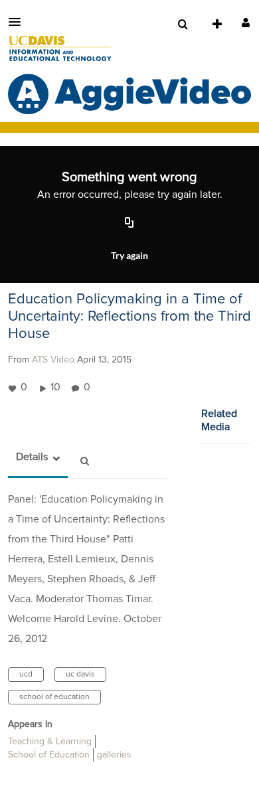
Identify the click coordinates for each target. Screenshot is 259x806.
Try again (129, 255)
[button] (18, 22)
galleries (114, 755)
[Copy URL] (129, 223)
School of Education (49, 755)
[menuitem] (183, 25)
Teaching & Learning (50, 741)
